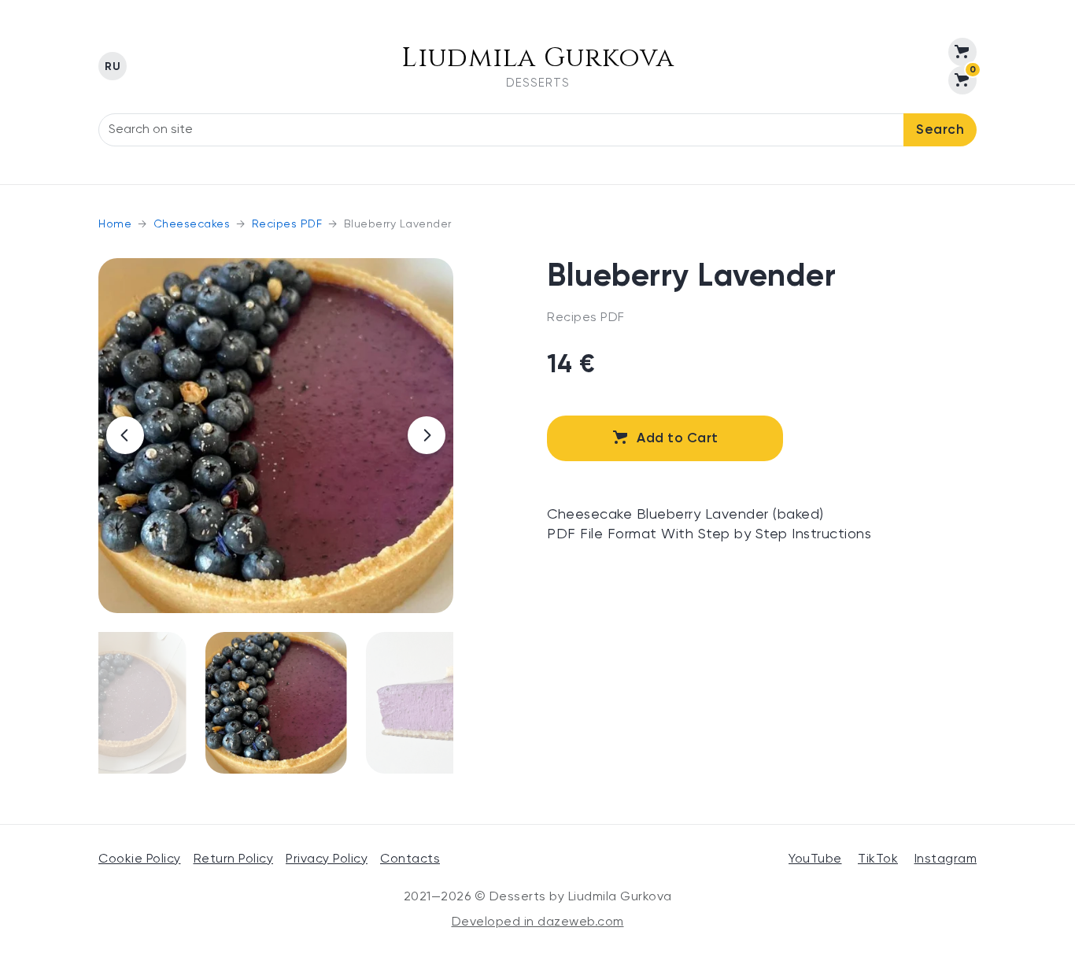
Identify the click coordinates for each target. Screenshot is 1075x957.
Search (940, 130)
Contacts (410, 859)
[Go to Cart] (962, 52)
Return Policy (234, 859)
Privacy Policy (327, 859)
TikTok (878, 859)
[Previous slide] (125, 435)
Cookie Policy (139, 859)
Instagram (945, 859)
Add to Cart (678, 438)
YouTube (815, 859)
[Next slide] (426, 435)
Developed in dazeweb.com (538, 922)
